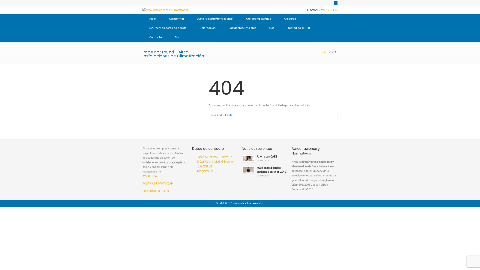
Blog (177, 37)
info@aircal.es (205, 171)
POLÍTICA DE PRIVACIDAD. (157, 183)
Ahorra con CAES (267, 156)
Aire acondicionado (258, 19)
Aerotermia (176, 19)
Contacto (155, 37)
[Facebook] (336, 3)
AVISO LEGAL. (150, 176)
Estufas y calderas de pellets (167, 28)
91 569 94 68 (330, 9)
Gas (271, 28)
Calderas (290, 19)
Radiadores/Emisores (242, 28)
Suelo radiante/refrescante (215, 19)
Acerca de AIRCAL (298, 28)
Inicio (152, 19)
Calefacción (208, 28)
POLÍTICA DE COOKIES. (155, 191)
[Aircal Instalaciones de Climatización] (165, 9)
